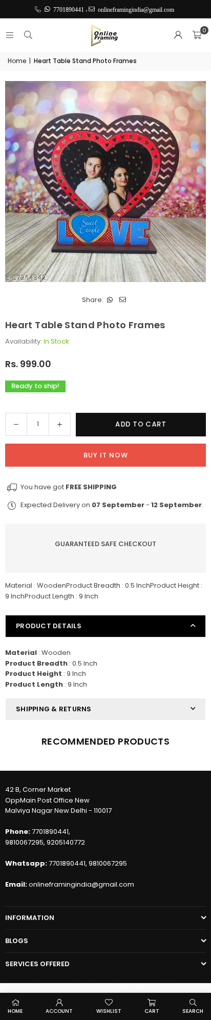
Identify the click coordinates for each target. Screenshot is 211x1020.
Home (17, 60)
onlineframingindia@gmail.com (81, 884)
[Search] (28, 35)
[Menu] (10, 35)
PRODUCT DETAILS (48, 626)
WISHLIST (108, 1011)
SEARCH (192, 1011)
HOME (15, 1011)
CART (151, 1011)
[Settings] (178, 35)
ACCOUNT (59, 1011)
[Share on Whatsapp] (110, 300)
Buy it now (105, 455)
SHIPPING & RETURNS (54, 709)
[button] (196, 35)
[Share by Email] (122, 300)
